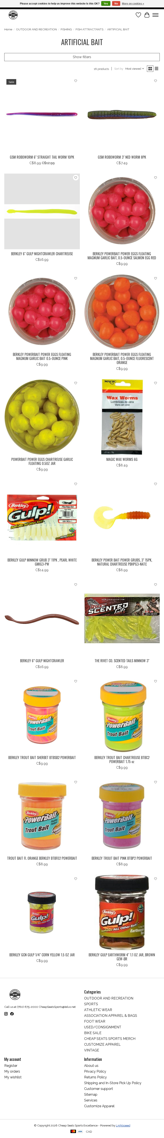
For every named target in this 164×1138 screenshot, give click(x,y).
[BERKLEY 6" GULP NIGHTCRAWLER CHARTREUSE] (42, 211)
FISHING (66, 29)
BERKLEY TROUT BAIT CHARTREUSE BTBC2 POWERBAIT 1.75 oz (121, 759)
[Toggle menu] (155, 15)
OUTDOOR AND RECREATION (36, 29)
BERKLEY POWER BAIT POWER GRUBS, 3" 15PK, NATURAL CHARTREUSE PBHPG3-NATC (122, 562)
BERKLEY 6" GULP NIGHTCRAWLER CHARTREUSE (42, 253)
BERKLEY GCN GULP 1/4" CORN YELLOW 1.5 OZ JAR (42, 954)
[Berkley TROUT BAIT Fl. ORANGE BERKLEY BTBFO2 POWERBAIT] (42, 816)
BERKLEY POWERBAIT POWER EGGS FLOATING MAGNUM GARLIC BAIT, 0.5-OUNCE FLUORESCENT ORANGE (122, 358)
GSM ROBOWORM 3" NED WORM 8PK (122, 157)
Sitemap (90, 1094)
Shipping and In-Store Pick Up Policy (112, 1083)
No (116, 3)
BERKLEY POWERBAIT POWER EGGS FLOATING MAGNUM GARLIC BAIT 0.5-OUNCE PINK (42, 356)
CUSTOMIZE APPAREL (102, 1044)
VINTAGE (91, 1050)
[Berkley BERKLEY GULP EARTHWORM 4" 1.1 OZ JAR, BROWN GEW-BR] (122, 912)
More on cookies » (133, 3)
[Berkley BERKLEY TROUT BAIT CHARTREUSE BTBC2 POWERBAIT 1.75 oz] (122, 715)
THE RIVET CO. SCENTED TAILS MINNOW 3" (122, 660)
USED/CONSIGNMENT (102, 1027)
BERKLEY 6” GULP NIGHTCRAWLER (42, 660)
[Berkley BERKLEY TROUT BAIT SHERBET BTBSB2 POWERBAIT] (42, 715)
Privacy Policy (95, 1071)
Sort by (118, 68)
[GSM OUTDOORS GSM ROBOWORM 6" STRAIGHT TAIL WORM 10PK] (42, 115)
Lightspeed (123, 1125)
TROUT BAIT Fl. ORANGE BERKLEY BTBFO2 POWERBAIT (42, 858)
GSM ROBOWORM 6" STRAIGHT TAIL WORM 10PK (42, 157)
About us (91, 1066)
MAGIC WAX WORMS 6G (122, 459)
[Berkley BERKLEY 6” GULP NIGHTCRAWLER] (42, 618)
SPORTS (91, 1004)
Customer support (98, 1089)
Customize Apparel (99, 1106)
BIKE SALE (92, 1033)
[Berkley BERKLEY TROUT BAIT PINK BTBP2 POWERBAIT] (122, 816)
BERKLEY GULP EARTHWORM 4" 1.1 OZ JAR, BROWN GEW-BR (122, 956)
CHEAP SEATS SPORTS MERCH (109, 1039)
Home (8, 29)
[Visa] (80, 1132)
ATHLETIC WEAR (98, 1010)
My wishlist (13, 1077)
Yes (106, 3)
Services (90, 1100)
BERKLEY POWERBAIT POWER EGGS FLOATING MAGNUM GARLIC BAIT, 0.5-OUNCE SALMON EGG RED (122, 255)
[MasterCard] (73, 1132)
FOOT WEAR (94, 1021)
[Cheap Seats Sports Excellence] (13, 14)
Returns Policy (95, 1077)
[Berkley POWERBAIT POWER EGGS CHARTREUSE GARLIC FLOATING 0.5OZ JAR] (42, 417)
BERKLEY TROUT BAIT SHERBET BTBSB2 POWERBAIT (42, 757)
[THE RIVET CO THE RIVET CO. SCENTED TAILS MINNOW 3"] (122, 618)
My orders (12, 1071)
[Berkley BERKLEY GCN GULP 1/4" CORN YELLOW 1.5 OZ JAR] (42, 912)
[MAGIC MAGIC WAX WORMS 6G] (122, 417)
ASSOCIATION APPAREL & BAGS (110, 1016)
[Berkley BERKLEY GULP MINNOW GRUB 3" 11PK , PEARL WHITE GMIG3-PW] (42, 518)
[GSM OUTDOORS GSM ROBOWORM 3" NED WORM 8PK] (122, 115)
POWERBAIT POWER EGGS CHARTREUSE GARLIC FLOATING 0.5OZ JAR (42, 461)
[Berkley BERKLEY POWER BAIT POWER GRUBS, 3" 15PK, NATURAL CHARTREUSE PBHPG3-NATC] (122, 518)
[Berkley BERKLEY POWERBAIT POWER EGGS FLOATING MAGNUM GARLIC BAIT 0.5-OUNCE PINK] (42, 312)
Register (10, 1066)
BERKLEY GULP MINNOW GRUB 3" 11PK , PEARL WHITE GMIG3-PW (42, 562)
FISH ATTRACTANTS (89, 29)
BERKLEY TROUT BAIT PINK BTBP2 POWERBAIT (122, 858)
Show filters (82, 57)
